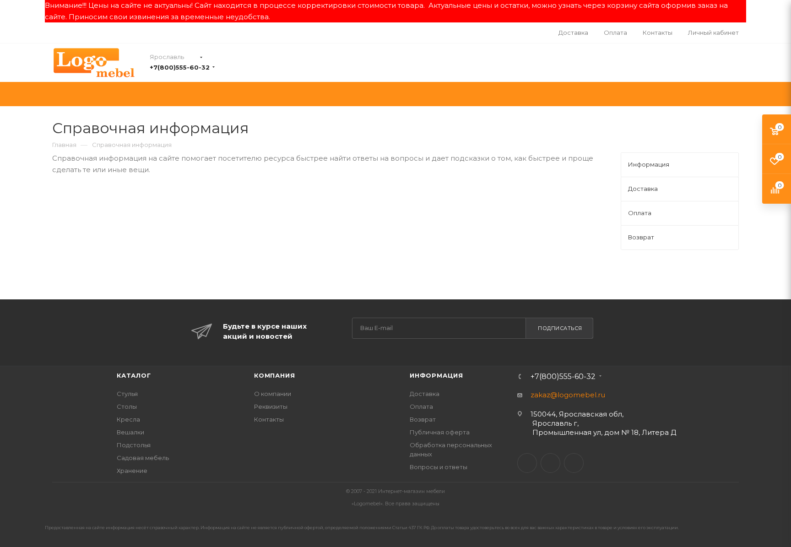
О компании (272, 393)
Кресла (128, 419)
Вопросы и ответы (438, 467)
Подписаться (560, 328)
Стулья (127, 393)
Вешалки (130, 432)
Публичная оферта (440, 432)
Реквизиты (270, 406)
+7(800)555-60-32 (180, 67)
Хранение (132, 470)
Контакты (269, 419)
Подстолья (134, 445)
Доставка (424, 393)
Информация (436, 375)
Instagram (550, 463)
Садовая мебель (143, 457)
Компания (274, 375)
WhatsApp (574, 463)
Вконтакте (527, 463)
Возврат (423, 419)
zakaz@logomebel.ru (568, 394)
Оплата (421, 406)
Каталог (134, 375)
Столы (127, 406)
